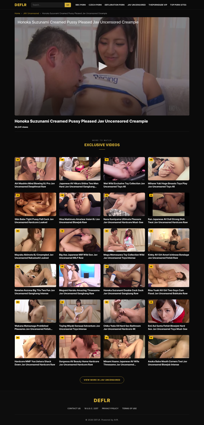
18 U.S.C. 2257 (91, 408)
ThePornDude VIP (158, 5)
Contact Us (74, 408)
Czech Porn (95, 5)
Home (17, 13)
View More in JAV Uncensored (102, 380)
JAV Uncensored (137, 5)
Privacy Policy (110, 408)
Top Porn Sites (178, 5)
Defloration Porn (115, 5)
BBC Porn (81, 5)
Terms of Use (129, 408)
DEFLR (21, 5)
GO (67, 5)
